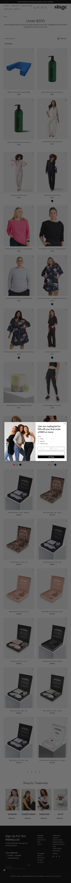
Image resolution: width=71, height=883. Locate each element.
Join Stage (51, 457)
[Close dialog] (65, 423)
